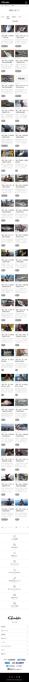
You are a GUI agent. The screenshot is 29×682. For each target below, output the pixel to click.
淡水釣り (14, 16)
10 (8, 527)
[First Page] (2, 527)
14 (20, 527)
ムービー (3, 642)
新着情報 (3, 634)
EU (16, 622)
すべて (2, 16)
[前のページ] (3, 527)
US (13, 622)
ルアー (20, 16)
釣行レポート (4, 638)
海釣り (8, 16)
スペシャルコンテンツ (6, 646)
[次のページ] (27, 527)
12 (12, 527)
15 (23, 527)
